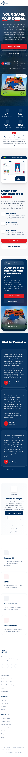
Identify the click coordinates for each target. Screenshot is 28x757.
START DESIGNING (14, 46)
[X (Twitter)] (11, 666)
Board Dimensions (6, 724)
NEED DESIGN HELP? (13, 246)
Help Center (4, 731)
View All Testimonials (13, 470)
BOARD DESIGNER (13, 240)
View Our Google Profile (14, 513)
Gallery (3, 688)
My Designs (4, 691)
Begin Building (19, 178)
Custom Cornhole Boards (8, 678)
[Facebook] (2, 666)
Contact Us (4, 706)
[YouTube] (15, 666)
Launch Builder (14, 296)
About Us (3, 700)
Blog (2, 737)
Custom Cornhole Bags (7, 685)
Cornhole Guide (5, 718)
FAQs (2, 734)
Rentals (3, 709)
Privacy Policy (9, 752)
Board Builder (5, 675)
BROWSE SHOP (14, 53)
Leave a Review (14, 518)
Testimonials (4, 703)
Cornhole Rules (5, 721)
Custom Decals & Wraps (7, 682)
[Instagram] (7, 666)
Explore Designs (14, 301)
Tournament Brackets (7, 728)
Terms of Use (18, 752)
